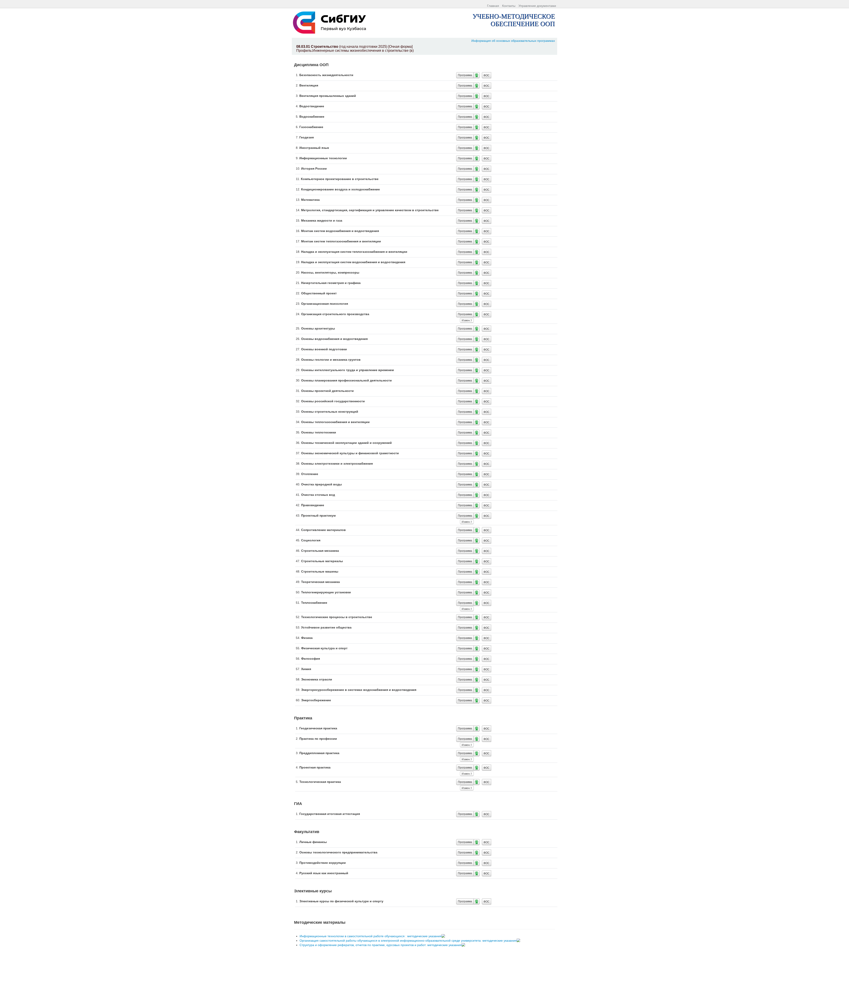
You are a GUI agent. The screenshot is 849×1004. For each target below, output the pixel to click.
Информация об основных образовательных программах (513, 40)
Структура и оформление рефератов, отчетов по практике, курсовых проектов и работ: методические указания (381, 945)
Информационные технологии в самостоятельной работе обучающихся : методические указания (371, 936)
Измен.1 (467, 320)
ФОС (487, 75)
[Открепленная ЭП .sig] (443, 936)
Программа (465, 75)
